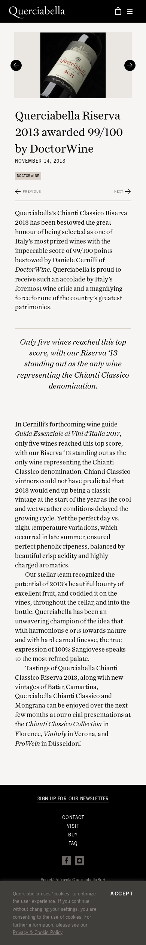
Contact (73, 817)
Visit (73, 826)
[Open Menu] (130, 11)
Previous (32, 191)
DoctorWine (28, 176)
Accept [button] (121, 894)
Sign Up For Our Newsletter (73, 798)
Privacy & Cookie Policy (38, 932)
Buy (73, 835)
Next (118, 191)
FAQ (73, 843)
